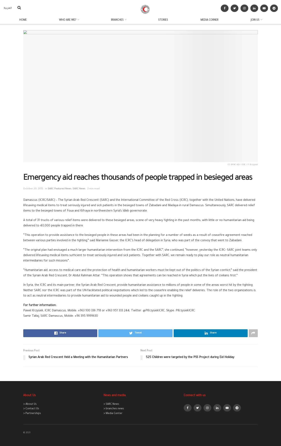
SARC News (79, 189)
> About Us (30, 404)
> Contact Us (31, 408)
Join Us (255, 20)
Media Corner (209, 20)
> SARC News (111, 404)
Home (23, 20)
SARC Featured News (59, 189)
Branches (117, 20)
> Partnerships (32, 413)
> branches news (113, 408)
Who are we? (67, 20)
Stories (163, 20)
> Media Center (112, 413)
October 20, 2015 (33, 189)
